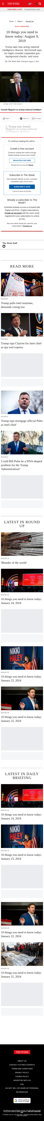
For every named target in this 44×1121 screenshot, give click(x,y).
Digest (19, 21)
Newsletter (38, 118)
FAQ (22, 1084)
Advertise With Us (22, 1080)
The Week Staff (14, 61)
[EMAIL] (4, 246)
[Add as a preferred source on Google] (22, 1100)
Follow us (26, 118)
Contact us (27, 226)
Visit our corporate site (30, 1112)
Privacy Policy (22, 1073)
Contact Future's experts (22, 1065)
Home (11, 21)
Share (7, 118)
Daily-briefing (22, 26)
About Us (22, 1061)
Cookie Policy (22, 1076)
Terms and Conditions (22, 1069)
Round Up (30, 21)
